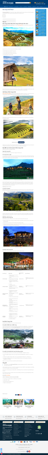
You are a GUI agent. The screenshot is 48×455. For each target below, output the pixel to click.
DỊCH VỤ (21, 6)
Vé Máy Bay (34, 6)
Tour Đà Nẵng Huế (16, 428)
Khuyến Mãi (25, 6)
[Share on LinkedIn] (21, 394)
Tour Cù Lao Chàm (16, 425)
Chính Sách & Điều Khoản (28, 425)
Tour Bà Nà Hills (15, 424)
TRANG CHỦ (6, 6)
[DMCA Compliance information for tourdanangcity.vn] (38, 427)
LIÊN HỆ (38, 6)
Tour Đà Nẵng (8, 375)
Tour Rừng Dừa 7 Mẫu (16, 432)
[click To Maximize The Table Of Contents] (4, 16)
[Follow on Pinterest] (41, 433)
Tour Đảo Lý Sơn (16, 433)
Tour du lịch (11, 6)
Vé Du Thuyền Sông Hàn (28, 433)
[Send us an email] (38, 433)
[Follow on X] (37, 433)
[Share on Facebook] (15, 394)
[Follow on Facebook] (36, 433)
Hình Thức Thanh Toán (27, 424)
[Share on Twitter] (17, 394)
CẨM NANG (29, 6)
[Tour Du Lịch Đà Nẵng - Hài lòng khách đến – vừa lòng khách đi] (8, 3)
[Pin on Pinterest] (19, 394)
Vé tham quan (16, 6)
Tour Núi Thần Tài (16, 429)
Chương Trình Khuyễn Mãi (28, 429)
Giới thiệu (41, 6)
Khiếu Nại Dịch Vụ (27, 428)
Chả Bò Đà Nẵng (27, 432)
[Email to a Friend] (18, 394)
